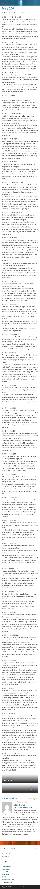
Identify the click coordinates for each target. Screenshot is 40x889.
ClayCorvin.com (6, 866)
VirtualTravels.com (7, 882)
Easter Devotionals (7, 854)
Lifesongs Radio (6, 869)
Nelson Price (5, 874)
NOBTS (4, 877)
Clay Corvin (17, 13)
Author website (22, 802)
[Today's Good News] (20, 2)
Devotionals (27, 13)
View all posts (33, 799)
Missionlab (5, 872)
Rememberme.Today (8, 879)
